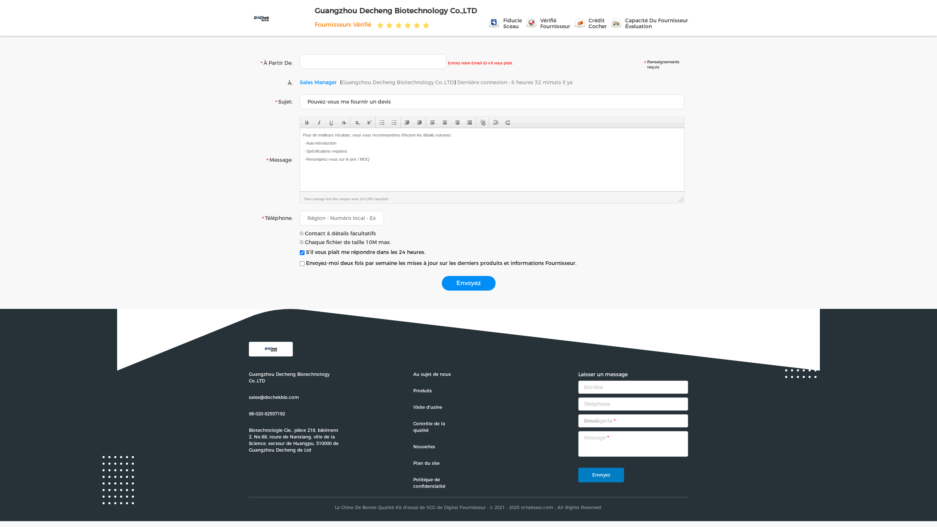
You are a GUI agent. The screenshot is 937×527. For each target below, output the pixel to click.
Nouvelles (424, 446)
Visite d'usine (427, 407)
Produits (422, 390)
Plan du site (426, 463)
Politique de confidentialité (429, 483)
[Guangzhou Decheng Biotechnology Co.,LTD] (281, 18)
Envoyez (601, 475)
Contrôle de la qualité (429, 427)
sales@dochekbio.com (274, 397)
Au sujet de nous (432, 374)
